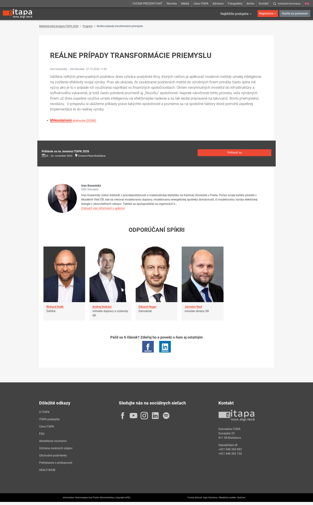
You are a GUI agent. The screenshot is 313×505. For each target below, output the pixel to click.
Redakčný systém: (228, 497)
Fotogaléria (235, 3)
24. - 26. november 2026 (58, 155)
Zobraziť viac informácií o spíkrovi (103, 208)
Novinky (172, 3)
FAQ (41, 433)
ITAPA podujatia (49, 419)
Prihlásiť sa (234, 152)
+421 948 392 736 (230, 453)
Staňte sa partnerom (295, 13)
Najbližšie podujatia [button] (234, 14)
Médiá (185, 3)
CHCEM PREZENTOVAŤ (147, 3)
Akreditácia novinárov (53, 441)
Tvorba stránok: (195, 497)
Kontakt (264, 3)
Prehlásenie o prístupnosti (55, 462)
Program (88, 26)
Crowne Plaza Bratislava (92, 155)
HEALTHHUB (47, 470)
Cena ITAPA (200, 3)
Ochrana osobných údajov (56, 448)
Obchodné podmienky (53, 455)
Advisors (218, 3)
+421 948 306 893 (230, 449)
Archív (250, 3)
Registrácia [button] (266, 13)
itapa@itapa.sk (228, 445)
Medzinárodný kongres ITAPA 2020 (58, 26)
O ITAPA (44, 412)
